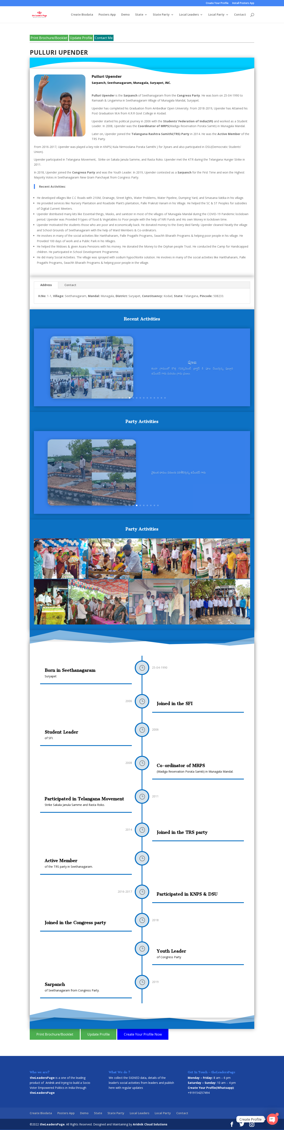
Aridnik (50, 1083)
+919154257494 (199, 1093)
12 (158, 398)
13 (161, 398)
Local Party (216, 14)
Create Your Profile (217, 3)
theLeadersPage (52, 1124)
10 (151, 398)
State (139, 14)
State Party (161, 14)
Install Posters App (243, 3)
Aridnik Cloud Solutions (150, 1124)
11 (154, 398)
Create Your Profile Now (143, 1034)
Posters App (107, 14)
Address (46, 285)
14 (165, 398)
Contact (240, 14)
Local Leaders (189, 14)
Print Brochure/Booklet (49, 38)
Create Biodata (82, 14)
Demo (125, 14)
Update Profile (81, 38)
